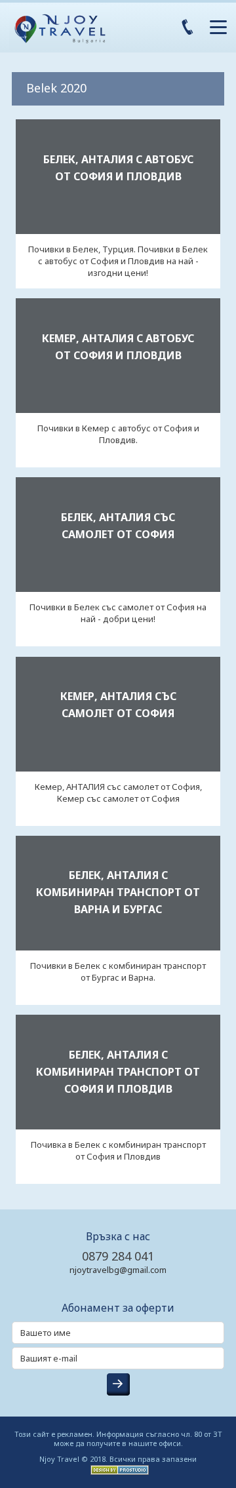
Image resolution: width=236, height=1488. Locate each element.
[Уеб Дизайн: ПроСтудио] (118, 1468)
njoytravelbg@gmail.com (118, 1270)
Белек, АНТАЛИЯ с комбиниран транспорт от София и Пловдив (118, 1071)
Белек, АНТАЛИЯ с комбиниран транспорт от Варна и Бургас (118, 892)
